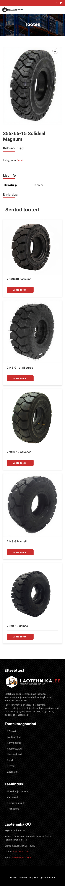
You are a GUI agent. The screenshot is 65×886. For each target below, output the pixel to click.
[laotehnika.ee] (13, 10)
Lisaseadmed (14, 754)
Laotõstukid (14, 737)
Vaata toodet (20, 289)
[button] (55, 51)
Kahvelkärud (14, 742)
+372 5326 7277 (21, 851)
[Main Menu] (61, 10)
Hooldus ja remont (17, 791)
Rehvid (20, 160)
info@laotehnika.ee (21, 857)
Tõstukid (12, 731)
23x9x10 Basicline (19, 279)
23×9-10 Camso (17, 626)
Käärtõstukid (14, 748)
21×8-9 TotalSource (20, 367)
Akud (10, 760)
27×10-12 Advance (19, 452)
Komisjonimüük (16, 803)
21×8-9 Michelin (17, 541)
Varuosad (12, 797)
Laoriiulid (12, 771)
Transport (13, 808)
